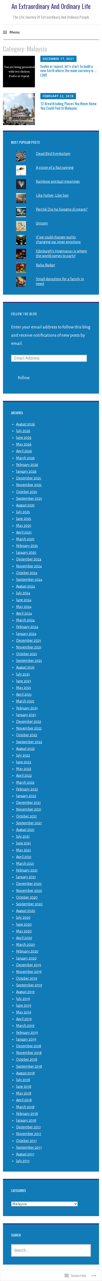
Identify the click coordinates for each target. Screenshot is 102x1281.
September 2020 (29, 904)
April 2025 (24, 532)
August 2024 (25, 586)
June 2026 (23, 438)
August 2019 (25, 992)
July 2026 (23, 431)
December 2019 (28, 965)
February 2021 (27, 870)
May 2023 (23, 688)
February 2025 (27, 546)
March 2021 (25, 864)
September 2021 (29, 823)
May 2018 (23, 1093)
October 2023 (26, 654)
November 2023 (28, 647)
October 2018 (26, 1059)
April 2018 (24, 1100)
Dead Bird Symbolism (53, 154)
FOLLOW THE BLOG (24, 314)
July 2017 (23, 1161)
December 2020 (29, 884)
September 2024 (29, 580)
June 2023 (23, 681)
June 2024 (23, 600)
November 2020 (29, 891)
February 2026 (27, 465)
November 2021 (28, 809)
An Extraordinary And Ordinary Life (51, 6)
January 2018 (26, 1120)
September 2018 (29, 1066)
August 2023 (25, 667)
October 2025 (26, 492)
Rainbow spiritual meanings (58, 181)
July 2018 (23, 1080)
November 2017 (28, 1134)
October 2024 (26, 573)
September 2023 (29, 661)
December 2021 (28, 803)
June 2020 (24, 924)
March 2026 (25, 458)
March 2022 (25, 782)
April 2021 (23, 857)
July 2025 (23, 512)
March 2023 (25, 701)
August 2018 (25, 1073)
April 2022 (24, 776)
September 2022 (29, 742)
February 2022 (27, 789)
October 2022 (26, 735)
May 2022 (23, 769)
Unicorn (42, 223)
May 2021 (23, 850)
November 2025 (29, 485)
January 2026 (26, 471)
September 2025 (29, 499)
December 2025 (28, 478)
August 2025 (25, 505)
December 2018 (28, 1046)
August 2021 (25, 830)
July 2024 (23, 593)
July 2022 (23, 755)
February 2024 (27, 627)
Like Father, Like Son (52, 195)
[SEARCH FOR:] (51, 1250)
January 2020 (26, 958)
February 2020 (27, 951)
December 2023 (28, 640)
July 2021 (23, 836)
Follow (24, 377)
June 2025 (23, 519)
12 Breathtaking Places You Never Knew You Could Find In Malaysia (68, 106)
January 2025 (26, 552)
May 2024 (23, 607)
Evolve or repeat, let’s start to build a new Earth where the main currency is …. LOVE (68, 70)
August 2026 (25, 424)
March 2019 (25, 1026)
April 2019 (24, 1019)
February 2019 (27, 1033)
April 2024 (24, 613)
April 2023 (23, 694)
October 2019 (26, 978)
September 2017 (29, 1147)
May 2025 (23, 526)
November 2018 (29, 1053)
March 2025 (25, 539)
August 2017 (25, 1154)
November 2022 (29, 728)
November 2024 (29, 566)
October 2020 (27, 897)
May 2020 (24, 931)
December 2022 (28, 722)
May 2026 (23, 444)
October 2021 (26, 816)
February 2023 (27, 708)
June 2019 (23, 1005)
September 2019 (29, 985)
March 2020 (25, 945)
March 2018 (25, 1107)
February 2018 (27, 1114)
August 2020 (25, 911)
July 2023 (23, 674)
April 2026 (24, 451)
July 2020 (23, 917)
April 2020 (24, 938)
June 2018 (23, 1087)
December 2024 (28, 559)
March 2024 (25, 620)
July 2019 (23, 999)
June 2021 (23, 843)
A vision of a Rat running (55, 168)
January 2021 (26, 877)
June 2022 (23, 762)
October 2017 (26, 1141)
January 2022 (26, 796)
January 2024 (26, 634)
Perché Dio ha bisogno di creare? (61, 209)
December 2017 (28, 1127)
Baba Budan (45, 265)
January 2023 (26, 715)
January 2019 (26, 1039)
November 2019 (29, 972)
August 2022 (25, 749)
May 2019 (23, 1012)
